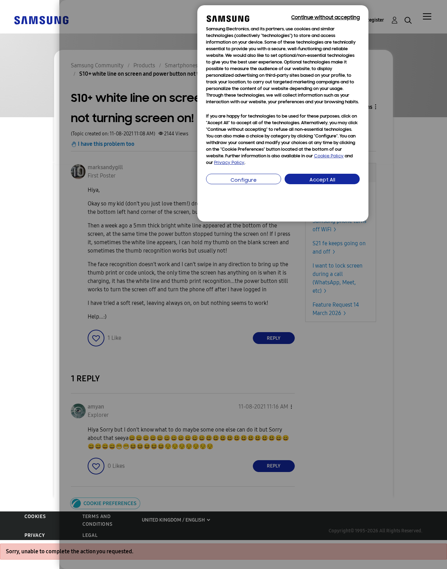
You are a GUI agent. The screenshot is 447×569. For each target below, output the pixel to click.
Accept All (322, 180)
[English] (41, 19)
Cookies (35, 516)
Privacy (34, 535)
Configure (243, 180)
